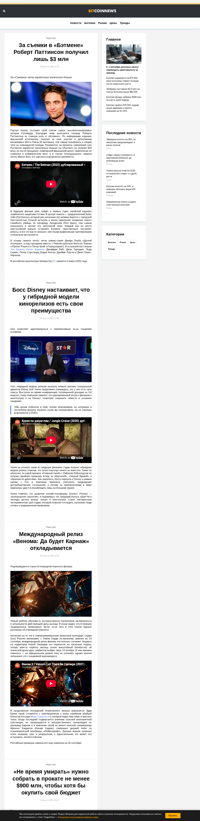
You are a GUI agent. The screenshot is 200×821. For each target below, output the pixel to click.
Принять (173, 815)
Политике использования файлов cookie (78, 817)
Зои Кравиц (17, 249)
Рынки (102, 23)
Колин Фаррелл (35, 249)
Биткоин (89, 23)
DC (54, 261)
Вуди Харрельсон (40, 716)
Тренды (125, 23)
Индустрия (51, 38)
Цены (113, 23)
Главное (113, 39)
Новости (75, 23)
